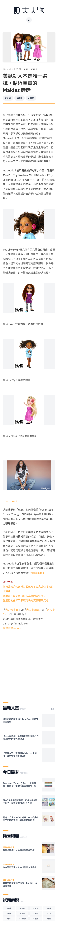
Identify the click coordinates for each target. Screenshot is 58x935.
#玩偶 (8, 98)
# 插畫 (22, 908)
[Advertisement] (29, 663)
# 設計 (35, 918)
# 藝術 (9, 908)
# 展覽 (35, 908)
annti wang (30, 68)
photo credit (10, 501)
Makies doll (37, 572)
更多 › (53, 709)
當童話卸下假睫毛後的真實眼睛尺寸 (25, 600)
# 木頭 (22, 913)
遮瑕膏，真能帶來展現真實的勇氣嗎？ (24, 596)
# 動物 (35, 913)
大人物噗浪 (11, 609)
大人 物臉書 (32, 609)
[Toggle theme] (29, 20)
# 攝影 (49, 918)
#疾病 (31, 98)
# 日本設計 (22, 918)
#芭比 (20, 98)
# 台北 (9, 918)
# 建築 (49, 908)
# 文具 (49, 913)
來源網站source (12, 628)
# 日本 (9, 913)
